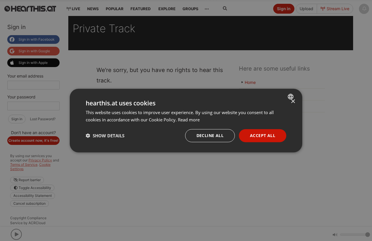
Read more (189, 120)
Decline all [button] (209, 135)
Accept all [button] (262, 135)
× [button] (293, 101)
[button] (105, 135)
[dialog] (186, 120)
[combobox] (291, 97)
